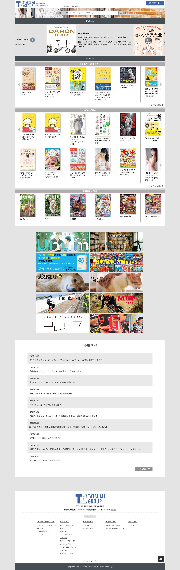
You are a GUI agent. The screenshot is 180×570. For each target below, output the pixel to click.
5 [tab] (92, 58)
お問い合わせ (76, 6)
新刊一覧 (40, 528)
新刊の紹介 (86, 525)
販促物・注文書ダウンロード (115, 528)
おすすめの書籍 (88, 528)
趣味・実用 (63, 531)
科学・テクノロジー (66, 553)
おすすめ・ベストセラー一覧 (46, 525)
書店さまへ (156, 3)
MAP (113, 510)
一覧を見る (144, 468)
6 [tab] (93, 58)
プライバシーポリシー (92, 561)
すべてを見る (156, 105)
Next (147, 39)
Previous (32, 39)
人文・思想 (63, 538)
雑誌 (61, 528)
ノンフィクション (66, 535)
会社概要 (66, 6)
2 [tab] (87, 58)
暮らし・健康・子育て (67, 525)
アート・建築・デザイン (68, 547)
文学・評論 (63, 550)
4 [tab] (90, 58)
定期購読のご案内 (43, 531)
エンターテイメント (66, 544)
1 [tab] (86, 58)
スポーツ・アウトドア (67, 541)
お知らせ (40, 535)
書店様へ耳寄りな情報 (113, 525)
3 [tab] (89, 58)
